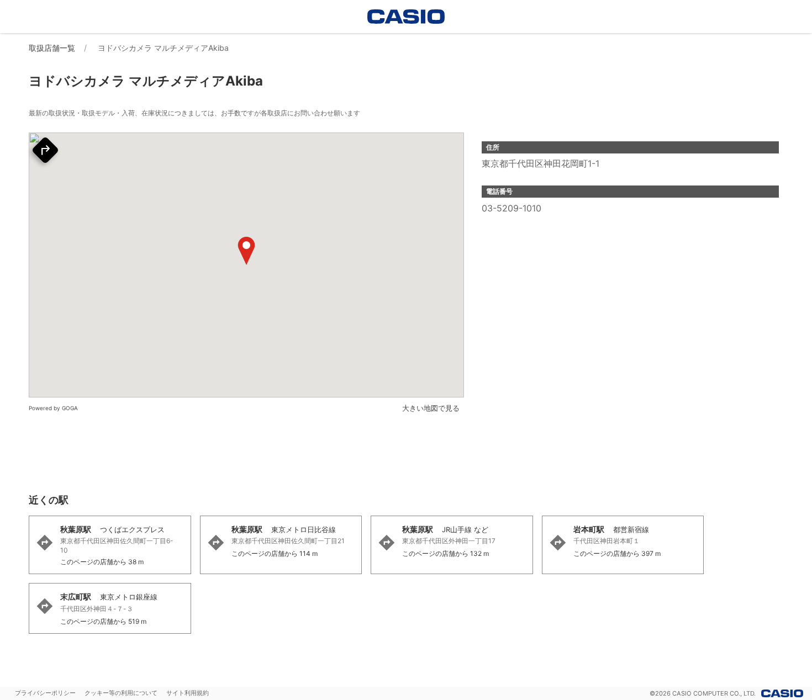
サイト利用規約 (187, 693)
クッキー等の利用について (121, 693)
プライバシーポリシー (45, 693)
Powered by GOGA (53, 408)
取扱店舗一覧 (52, 47)
